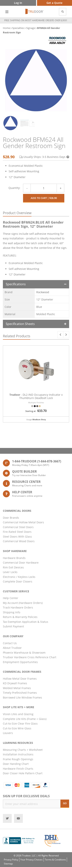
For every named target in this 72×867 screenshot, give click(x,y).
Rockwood (42, 292)
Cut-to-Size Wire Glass (17, 728)
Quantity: (14, 188)
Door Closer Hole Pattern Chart (22, 773)
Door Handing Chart (16, 764)
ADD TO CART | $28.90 (44, 198)
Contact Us (10, 643)
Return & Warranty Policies (20, 617)
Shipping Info (11, 612)
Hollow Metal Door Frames (20, 678)
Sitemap (8, 863)
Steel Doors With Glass (17, 536)
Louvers (8, 733)
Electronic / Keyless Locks (19, 577)
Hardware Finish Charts (18, 768)
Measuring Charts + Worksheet (23, 750)
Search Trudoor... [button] (62, 11)
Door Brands (11, 517)
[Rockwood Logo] (57, 40)
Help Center (10, 598)
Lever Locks (10, 572)
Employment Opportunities (20, 662)
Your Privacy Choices (31, 859)
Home (6, 28)
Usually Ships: (44, 157)
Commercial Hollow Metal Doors (23, 522)
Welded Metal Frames (17, 688)
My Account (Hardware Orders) (23, 603)
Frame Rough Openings (18, 759)
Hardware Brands (14, 558)
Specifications (16, 284)
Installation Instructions (18, 754)
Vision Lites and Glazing (18, 714)
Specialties (18, 28)
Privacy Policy (11, 859)
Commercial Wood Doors (19, 541)
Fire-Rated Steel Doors (17, 532)
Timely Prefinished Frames (20, 692)
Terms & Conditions (55, 859)
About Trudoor (12, 648)
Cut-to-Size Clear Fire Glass (20, 723)
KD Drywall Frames (15, 683)
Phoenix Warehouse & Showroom (24, 652)
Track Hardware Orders (18, 607)
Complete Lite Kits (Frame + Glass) (24, 719)
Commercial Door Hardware (21, 562)
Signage (30, 28)
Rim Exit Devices (13, 567)
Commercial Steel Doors (18, 527)
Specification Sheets (20, 324)
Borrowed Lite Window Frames (22, 697)
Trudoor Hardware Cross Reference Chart (29, 657)
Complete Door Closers (17, 581)
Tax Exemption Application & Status (25, 622)
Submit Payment (13, 626)
